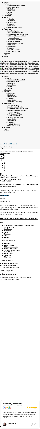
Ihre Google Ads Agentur (15, 32)
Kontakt (6, 56)
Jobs (5, 55)
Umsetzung (8, 29)
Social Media (11, 10)
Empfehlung (12, 179)
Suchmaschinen (12, 22)
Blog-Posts (7, 53)
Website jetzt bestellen (11, 247)
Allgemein (5, 179)
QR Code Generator (13, 50)
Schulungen (7, 15)
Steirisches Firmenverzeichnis (16, 36)
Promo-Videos (11, 46)
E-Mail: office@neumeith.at (9, 267)
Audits (6, 17)
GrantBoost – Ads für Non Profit (17, 34)
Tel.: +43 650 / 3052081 (8, 265)
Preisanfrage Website (15, 39)
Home (2, 148)
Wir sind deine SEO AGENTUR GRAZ (19, 218)
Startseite (7, 2)
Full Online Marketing (14, 27)
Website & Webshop (13, 41)
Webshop (10, 14)
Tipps (19, 179)
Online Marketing (13, 7)
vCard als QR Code (13, 51)
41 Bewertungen (17, 405)
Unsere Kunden (14, 38)
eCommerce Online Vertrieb (16, 5)
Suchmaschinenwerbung (15, 43)
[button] (36, 403)
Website (9, 12)
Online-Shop (11, 19)
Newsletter (10, 24)
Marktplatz (11, 9)
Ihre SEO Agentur (13, 31)
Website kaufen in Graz (8, 274)
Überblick (7, 243)
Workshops (7, 4)
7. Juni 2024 (8, 181)
